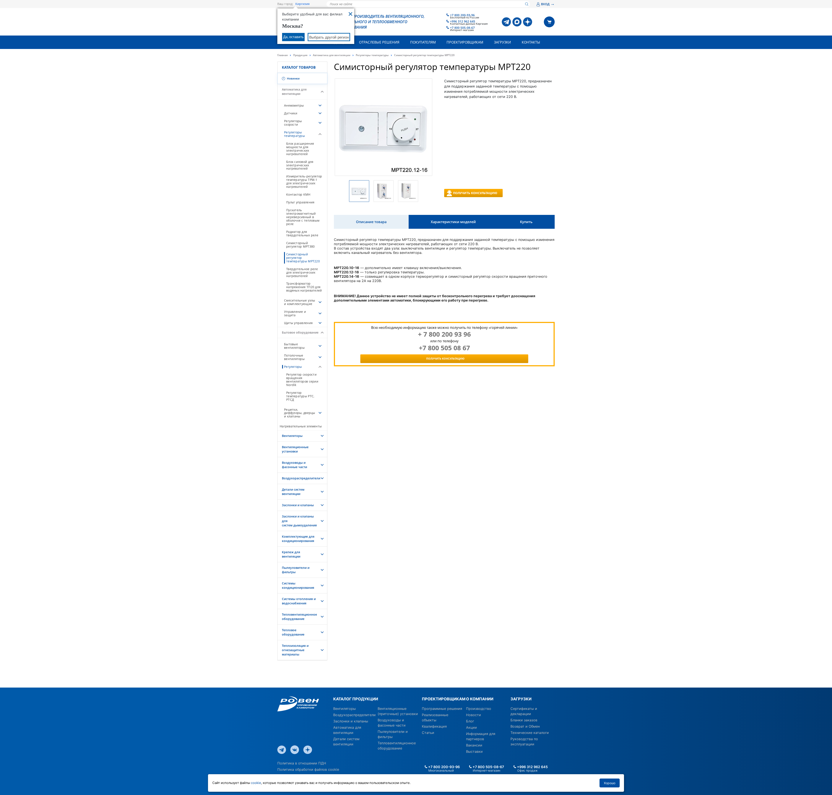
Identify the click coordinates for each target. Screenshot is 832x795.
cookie (256, 783)
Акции (471, 727)
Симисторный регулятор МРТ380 (300, 244)
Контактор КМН (298, 194)
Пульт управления (300, 202)
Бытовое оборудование (300, 332)
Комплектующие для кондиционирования (298, 538)
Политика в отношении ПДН (301, 763)
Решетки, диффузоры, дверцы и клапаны (299, 413)
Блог (470, 721)
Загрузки (502, 42)
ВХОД (548, 4)
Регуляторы (293, 367)
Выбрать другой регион (329, 37)
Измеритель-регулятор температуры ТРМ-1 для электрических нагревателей (304, 181)
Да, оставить (293, 37)
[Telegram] (506, 21)
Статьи (428, 732)
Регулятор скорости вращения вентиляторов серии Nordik (302, 379)
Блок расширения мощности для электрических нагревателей (300, 148)
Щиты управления (298, 323)
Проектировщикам (465, 42)
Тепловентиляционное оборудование (299, 616)
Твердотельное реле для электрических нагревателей (302, 272)
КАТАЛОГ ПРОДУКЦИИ (355, 699)
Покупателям (423, 42)
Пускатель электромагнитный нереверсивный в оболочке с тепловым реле (302, 217)
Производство (478, 708)
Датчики (290, 113)
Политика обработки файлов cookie (308, 769)
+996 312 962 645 (462, 21)
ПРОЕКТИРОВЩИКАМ (442, 699)
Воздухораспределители (301, 478)
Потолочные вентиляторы (294, 357)
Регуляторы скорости (293, 123)
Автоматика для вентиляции (331, 55)
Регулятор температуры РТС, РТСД (300, 396)
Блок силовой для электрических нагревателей (299, 165)
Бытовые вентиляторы (294, 346)
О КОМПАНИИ (479, 699)
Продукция (300, 55)
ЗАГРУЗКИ (520, 699)
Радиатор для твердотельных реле (302, 233)
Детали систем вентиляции (293, 491)
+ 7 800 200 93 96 (444, 334)
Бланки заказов (523, 720)
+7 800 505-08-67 (462, 28)
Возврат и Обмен (525, 726)
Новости (473, 715)
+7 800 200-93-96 (462, 15)
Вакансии (474, 745)
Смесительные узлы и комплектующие (299, 302)
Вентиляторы (292, 436)
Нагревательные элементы (301, 426)
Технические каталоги (529, 732)
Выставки (474, 751)
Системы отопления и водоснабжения (299, 601)
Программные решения (442, 708)
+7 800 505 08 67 (444, 348)
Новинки (293, 78)
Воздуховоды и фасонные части (294, 465)
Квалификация (434, 726)
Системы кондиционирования (298, 585)
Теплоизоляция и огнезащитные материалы (295, 650)
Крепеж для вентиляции (291, 554)
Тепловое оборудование (293, 632)
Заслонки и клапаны (298, 505)
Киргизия (302, 4)
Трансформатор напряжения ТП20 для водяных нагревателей (304, 286)
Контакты (531, 42)
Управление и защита (295, 313)
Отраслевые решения (379, 42)
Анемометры (294, 105)
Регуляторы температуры (372, 55)
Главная (282, 55)
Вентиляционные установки (295, 449)
